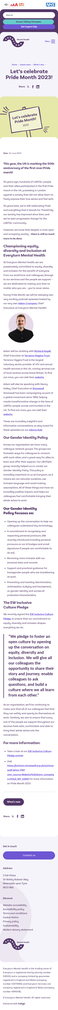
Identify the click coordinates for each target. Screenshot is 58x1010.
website (39, 377)
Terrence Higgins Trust (37, 355)
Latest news (25, 64)
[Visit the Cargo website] (21, 1004)
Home (14, 64)
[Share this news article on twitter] (28, 86)
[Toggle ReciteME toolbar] (14, 4)
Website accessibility (15, 905)
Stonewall (38, 388)
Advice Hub (35, 430)
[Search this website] (49, 15)
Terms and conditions (15, 913)
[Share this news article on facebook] (33, 86)
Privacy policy (11, 921)
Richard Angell (42, 351)
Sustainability (11, 925)
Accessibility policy (13, 909)
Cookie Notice (11, 917)
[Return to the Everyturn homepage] (16, 41)
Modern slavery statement (18, 929)
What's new (39, 64)
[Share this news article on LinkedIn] (37, 86)
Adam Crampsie (27, 303)
